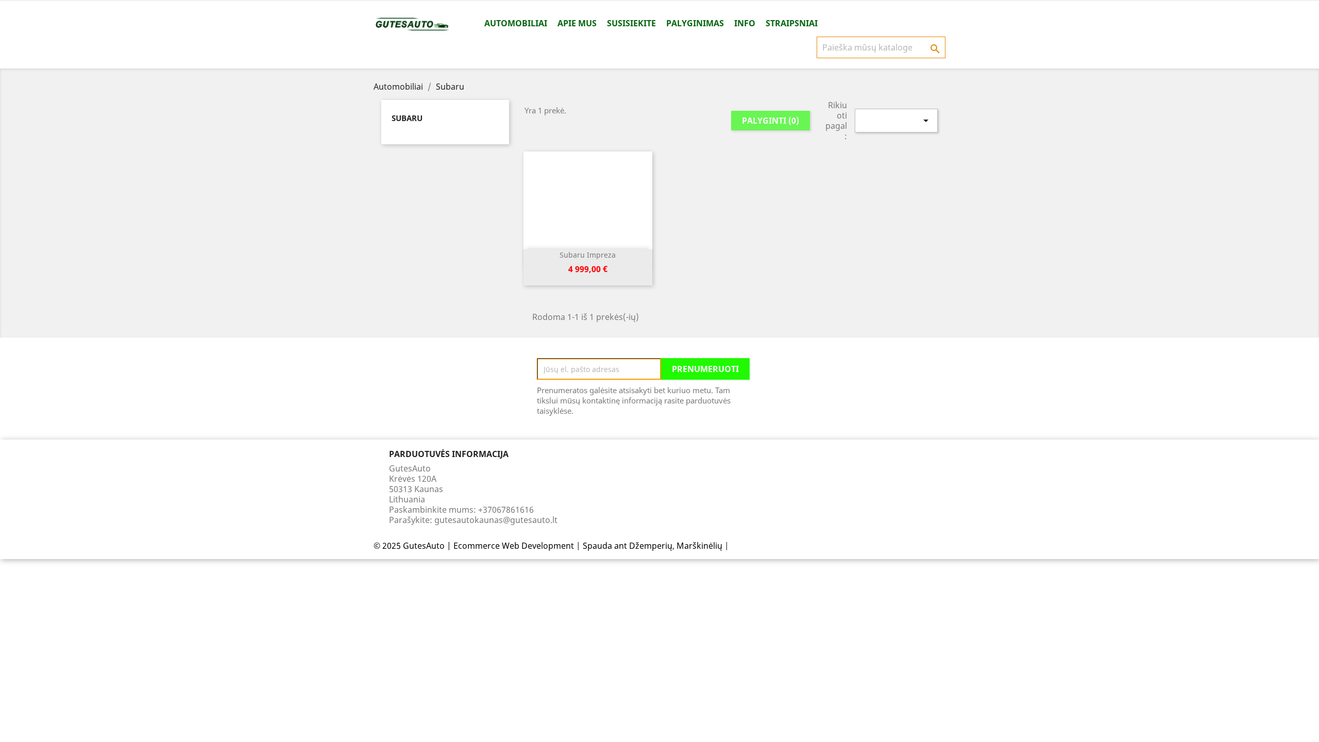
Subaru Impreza (588, 255)
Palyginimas (695, 23)
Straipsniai (792, 23)
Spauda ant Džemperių (627, 545)
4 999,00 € (587, 269)
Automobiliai (515, 23)
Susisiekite (631, 23)
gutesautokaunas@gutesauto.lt (495, 520)
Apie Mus (577, 23)
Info (744, 23)
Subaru (407, 118)
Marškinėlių (699, 545)
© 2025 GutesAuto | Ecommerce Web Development (474, 545)
